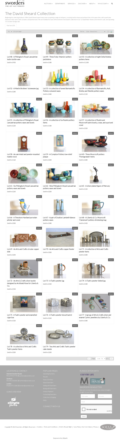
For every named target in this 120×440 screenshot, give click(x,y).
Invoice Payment (48, 391)
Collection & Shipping (49, 397)
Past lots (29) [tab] (11, 25)
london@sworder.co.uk (26, 385)
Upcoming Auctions (49, 374)
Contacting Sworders (49, 394)
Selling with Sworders (49, 385)
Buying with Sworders (49, 388)
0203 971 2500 (13, 385)
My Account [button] (102, 3)
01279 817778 (12, 376)
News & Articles (48, 379)
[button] (112, 3)
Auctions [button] (47, 3)
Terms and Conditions (51, 427)
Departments (60, 3)
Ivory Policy (77, 427)
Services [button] (71, 3)
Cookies (39, 427)
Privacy (95, 427)
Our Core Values (87, 427)
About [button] (91, 3)
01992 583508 (12, 381)
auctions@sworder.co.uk (26, 376)
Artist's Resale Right (65, 427)
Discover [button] (82, 3)
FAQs (44, 400)
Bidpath (65, 438)
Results (45, 377)
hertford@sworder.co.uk (27, 381)
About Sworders (48, 382)
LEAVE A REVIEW (14, 392)
